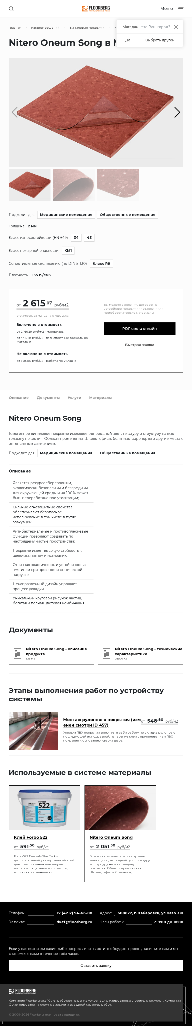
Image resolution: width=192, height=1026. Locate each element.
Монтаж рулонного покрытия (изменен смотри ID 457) (102, 722)
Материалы (100, 397)
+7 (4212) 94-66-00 (74, 913)
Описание (19, 397)
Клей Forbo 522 (31, 837)
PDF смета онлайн (139, 328)
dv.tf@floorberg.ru (74, 922)
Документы (48, 397)
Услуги (74, 397)
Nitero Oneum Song (111, 837)
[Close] (175, 26)
